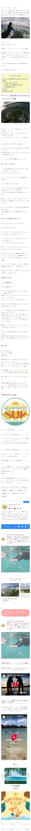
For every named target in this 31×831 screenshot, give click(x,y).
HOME (3, 824)
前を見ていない (9, 87)
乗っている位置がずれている (13, 85)
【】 (26, 434)
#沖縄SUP (4, 490)
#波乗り (4, 496)
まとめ (4, 89)
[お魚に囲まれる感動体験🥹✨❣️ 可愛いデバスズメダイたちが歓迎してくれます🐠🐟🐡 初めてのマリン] (15, 560)
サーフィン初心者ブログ (14, 7)
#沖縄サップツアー (22, 490)
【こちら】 (22, 429)
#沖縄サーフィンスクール (18, 493)
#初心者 (24, 487)
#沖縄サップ (12, 490)
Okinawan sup (7, 91)
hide (19, 75)
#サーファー (5, 487)
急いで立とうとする (11, 83)
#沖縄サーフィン (6, 493)
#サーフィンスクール (15, 487)
